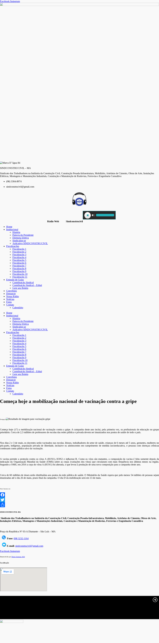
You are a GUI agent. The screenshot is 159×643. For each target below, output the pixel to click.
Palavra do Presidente (23, 235)
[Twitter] (79, 499)
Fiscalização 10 (19, 274)
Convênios (11, 290)
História (16, 232)
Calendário (17, 307)
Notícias (10, 299)
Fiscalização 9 (19, 271)
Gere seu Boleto (20, 288)
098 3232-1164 (21, 538)
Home (9, 226)
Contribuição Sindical (23, 282)
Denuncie (11, 293)
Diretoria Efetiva (20, 237)
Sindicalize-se (19, 240)
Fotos (9, 302)
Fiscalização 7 (19, 265)
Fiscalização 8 (19, 268)
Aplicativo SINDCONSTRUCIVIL (30, 243)
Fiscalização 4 (19, 257)
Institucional (12, 229)
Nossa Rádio (12, 296)
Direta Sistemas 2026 (18, 557)
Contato (10, 304)
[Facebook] (79, 494)
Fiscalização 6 (19, 263)
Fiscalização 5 (19, 260)
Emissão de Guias (15, 279)
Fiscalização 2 (19, 251)
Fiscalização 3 (19, 254)
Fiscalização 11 (19, 277)
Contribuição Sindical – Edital (27, 285)
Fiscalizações (12, 246)
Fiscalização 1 (19, 249)
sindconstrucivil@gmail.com (29, 546)
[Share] (79, 504)
